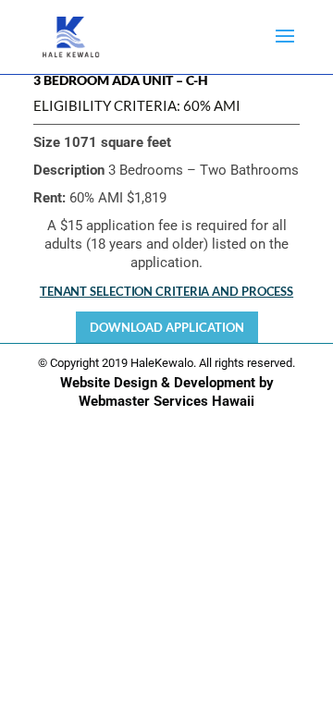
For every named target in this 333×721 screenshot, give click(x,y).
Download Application (167, 327)
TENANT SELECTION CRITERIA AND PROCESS (166, 291)
